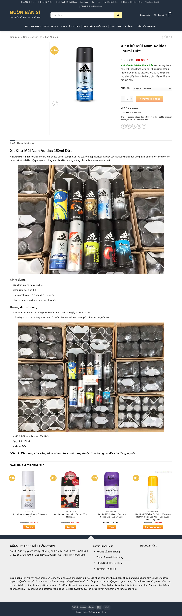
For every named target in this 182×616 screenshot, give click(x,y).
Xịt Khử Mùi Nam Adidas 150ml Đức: (42, 151)
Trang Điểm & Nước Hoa (94, 26)
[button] (145, 15)
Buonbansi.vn (148, 545)
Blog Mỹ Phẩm (46, 2)
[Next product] (164, 37)
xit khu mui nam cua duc (137, 120)
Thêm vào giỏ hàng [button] (153, 527)
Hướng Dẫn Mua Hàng (132, 2)
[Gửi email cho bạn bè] (133, 126)
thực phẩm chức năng (122, 578)
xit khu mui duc (151, 117)
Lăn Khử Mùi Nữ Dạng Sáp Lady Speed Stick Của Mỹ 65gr (111, 515)
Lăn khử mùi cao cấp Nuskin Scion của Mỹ (29, 515)
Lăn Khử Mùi (51, 37)
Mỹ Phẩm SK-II (32, 26)
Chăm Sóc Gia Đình (146, 26)
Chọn (111, 527)
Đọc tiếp (29, 527)
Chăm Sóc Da (50, 26)
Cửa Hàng (84, 2)
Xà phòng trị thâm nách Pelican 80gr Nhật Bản (70, 515)
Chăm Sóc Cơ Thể (69, 26)
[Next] (172, 502)
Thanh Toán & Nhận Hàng (91, 6)
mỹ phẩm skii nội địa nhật (86, 578)
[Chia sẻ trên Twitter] (128, 126)
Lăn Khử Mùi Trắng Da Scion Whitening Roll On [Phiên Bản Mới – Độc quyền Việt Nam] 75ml (153, 517)
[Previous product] (169, 37)
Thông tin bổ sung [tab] (25, 143)
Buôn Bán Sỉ (25, 12)
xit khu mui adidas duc (134, 117)
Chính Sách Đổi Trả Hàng (66, 2)
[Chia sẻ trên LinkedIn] (144, 126)
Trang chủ (15, 37)
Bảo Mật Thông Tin (29, 2)
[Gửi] (118, 15)
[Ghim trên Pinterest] (138, 126)
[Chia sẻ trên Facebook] (123, 126)
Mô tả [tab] (12, 143)
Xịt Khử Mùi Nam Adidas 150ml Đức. (31, 436)
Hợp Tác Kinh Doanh (111, 2)
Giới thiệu (95, 2)
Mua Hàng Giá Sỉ (152, 2)
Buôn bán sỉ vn (18, 578)
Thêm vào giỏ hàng (149, 99)
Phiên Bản (125, 88)
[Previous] (10, 502)
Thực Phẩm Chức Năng (121, 26)
